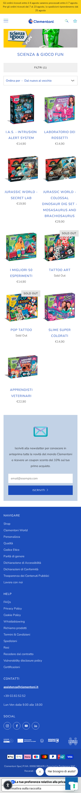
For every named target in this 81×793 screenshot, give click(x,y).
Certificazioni (12, 667)
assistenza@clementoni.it (21, 687)
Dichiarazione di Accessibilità (22, 563)
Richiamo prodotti (15, 628)
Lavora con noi (13, 582)
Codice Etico (11, 550)
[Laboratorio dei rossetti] (60, 109)
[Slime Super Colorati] (60, 307)
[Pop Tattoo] (21, 307)
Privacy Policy (13, 608)
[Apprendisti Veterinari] (21, 367)
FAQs (7, 602)
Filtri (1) (40, 67)
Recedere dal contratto (18, 654)
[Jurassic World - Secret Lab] (21, 169)
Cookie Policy (12, 615)
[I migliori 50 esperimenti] (21, 247)
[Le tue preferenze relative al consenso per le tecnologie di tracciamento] (74, 786)
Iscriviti (38, 490)
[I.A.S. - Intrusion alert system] (21, 109)
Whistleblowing (14, 621)
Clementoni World (16, 530)
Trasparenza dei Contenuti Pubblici (26, 576)
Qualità (8, 543)
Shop (7, 524)
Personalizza (12, 537)
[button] (8, 785)
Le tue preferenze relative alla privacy (42, 782)
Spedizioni (10, 641)
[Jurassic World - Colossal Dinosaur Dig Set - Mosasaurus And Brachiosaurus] (60, 169)
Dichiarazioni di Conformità (21, 569)
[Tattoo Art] (60, 247)
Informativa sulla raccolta (23, 788)
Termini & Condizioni (17, 634)
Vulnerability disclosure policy (23, 661)
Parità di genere (14, 556)
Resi (6, 647)
